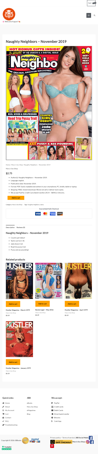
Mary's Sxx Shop (17, 165)
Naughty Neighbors (34, 204)
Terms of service (68, 438)
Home (8, 165)
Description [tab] (10, 227)
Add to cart (16, 198)
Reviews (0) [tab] (21, 227)
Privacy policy (55, 438)
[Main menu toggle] (88, 15)
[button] (94, 15)
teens (42, 204)
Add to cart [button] (13, 304)
